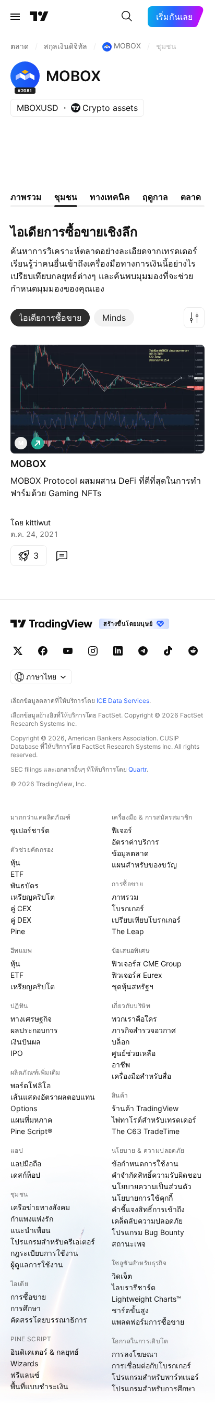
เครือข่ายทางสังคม (40, 1207)
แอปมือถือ (25, 1163)
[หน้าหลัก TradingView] (39, 16)
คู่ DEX (20, 919)
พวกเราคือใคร (134, 1018)
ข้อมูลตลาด (130, 853)
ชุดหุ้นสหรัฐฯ (132, 986)
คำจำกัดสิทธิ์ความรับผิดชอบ (156, 1174)
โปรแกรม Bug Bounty (148, 1232)
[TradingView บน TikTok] (168, 651)
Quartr (137, 769)
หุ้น (15, 862)
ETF (16, 874)
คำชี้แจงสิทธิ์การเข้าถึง (148, 1209)
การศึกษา (25, 1308)
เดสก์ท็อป (25, 1174)
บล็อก (120, 1041)
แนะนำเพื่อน (30, 1230)
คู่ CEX (20, 908)
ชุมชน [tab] (65, 197)
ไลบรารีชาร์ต (134, 1287)
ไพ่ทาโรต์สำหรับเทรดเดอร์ (154, 1119)
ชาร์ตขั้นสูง (130, 1310)
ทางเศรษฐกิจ (31, 1018)
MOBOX (28, 463)
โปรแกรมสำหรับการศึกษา (153, 1388)
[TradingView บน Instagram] (93, 651)
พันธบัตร (24, 885)
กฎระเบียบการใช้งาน (44, 1253)
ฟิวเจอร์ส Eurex (137, 975)
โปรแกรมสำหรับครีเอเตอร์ (52, 1241)
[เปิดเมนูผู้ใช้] (15, 16)
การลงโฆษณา (135, 1354)
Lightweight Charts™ (146, 1298)
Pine (17, 931)
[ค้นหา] (126, 16)
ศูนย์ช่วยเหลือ (134, 1053)
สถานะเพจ (129, 1243)
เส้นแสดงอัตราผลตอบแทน (52, 1096)
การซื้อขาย (28, 1296)
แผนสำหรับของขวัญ (144, 864)
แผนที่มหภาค (31, 1119)
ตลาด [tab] (191, 197)
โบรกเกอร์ (128, 908)
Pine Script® (31, 1131)
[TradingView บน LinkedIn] (118, 651)
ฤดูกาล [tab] (155, 197)
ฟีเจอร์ (122, 830)
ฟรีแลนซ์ (25, 1374)
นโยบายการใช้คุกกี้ (142, 1197)
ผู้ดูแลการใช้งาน (36, 1264)
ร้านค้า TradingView (145, 1108)
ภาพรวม (125, 896)
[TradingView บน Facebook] (42, 651)
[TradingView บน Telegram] (143, 651)
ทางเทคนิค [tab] (110, 197)
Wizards (24, 1363)
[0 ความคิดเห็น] (61, 555)
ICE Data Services (123, 700)
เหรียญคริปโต (32, 896)
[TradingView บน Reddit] (193, 651)
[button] (194, 317)
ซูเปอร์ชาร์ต (30, 830)
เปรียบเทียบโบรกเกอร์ (146, 919)
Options (23, 1108)
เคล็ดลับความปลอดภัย (147, 1220)
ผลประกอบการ (34, 1030)
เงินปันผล (25, 1041)
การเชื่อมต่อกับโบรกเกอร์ (151, 1365)
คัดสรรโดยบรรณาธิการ (48, 1319)
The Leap (128, 931)
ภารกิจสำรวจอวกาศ (144, 1030)
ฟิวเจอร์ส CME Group (147, 963)
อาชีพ (121, 1064)
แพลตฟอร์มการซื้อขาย (148, 1321)
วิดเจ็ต (122, 1275)
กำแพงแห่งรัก (31, 1218)
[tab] (50, 317)
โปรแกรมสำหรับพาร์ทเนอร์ (155, 1377)
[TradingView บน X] (17, 651)
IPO (16, 1053)
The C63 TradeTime (146, 1131)
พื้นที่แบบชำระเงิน (39, 1386)
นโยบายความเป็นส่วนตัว (152, 1186)
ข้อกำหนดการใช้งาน (145, 1163)
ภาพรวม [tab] (26, 197)
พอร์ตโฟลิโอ (30, 1085)
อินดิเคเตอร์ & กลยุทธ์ (44, 1352)
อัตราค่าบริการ (135, 841)
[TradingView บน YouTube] (68, 651)
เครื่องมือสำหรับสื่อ (141, 1076)
